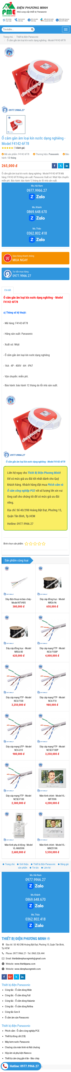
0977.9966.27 (37, 190)
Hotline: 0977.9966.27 (24, 1066)
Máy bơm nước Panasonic (17, 1041)
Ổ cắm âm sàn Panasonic (17, 1017)
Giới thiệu (23, 864)
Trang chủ (10, 864)
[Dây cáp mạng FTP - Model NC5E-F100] (18, 777)
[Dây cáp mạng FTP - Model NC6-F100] (18, 679)
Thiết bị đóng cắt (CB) (15, 1036)
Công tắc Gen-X (12, 1011)
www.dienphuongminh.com (28, 968)
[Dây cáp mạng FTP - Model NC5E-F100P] (52, 728)
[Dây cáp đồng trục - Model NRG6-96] (52, 581)
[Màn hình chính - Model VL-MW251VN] (52, 826)
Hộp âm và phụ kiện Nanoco (18, 1052)
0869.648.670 (37, 212)
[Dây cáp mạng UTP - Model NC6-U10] (18, 728)
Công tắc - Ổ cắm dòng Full (17, 995)
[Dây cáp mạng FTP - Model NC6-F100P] (52, 630)
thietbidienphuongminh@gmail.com (29, 958)
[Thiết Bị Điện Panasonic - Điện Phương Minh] (25, 9)
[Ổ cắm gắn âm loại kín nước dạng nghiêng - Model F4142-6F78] (35, 80)
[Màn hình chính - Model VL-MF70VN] (52, 777)
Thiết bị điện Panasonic (44, 864)
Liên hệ (47, 867)
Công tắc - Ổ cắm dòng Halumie (20, 1000)
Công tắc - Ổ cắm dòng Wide (18, 989)
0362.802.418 (37, 233)
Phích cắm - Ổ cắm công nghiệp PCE (22, 1030)
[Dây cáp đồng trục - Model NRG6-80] (18, 630)
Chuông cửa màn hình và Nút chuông (22, 1047)
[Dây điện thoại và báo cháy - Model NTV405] (18, 581)
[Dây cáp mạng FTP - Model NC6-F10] (52, 679)
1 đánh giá (19, 147)
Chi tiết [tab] (7, 290)
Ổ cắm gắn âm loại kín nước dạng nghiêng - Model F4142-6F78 (35, 461)
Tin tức (35, 867)
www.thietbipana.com (25, 963)
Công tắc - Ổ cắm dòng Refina (19, 1006)
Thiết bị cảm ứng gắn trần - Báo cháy (22, 1058)
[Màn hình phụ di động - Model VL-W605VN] (18, 826)
